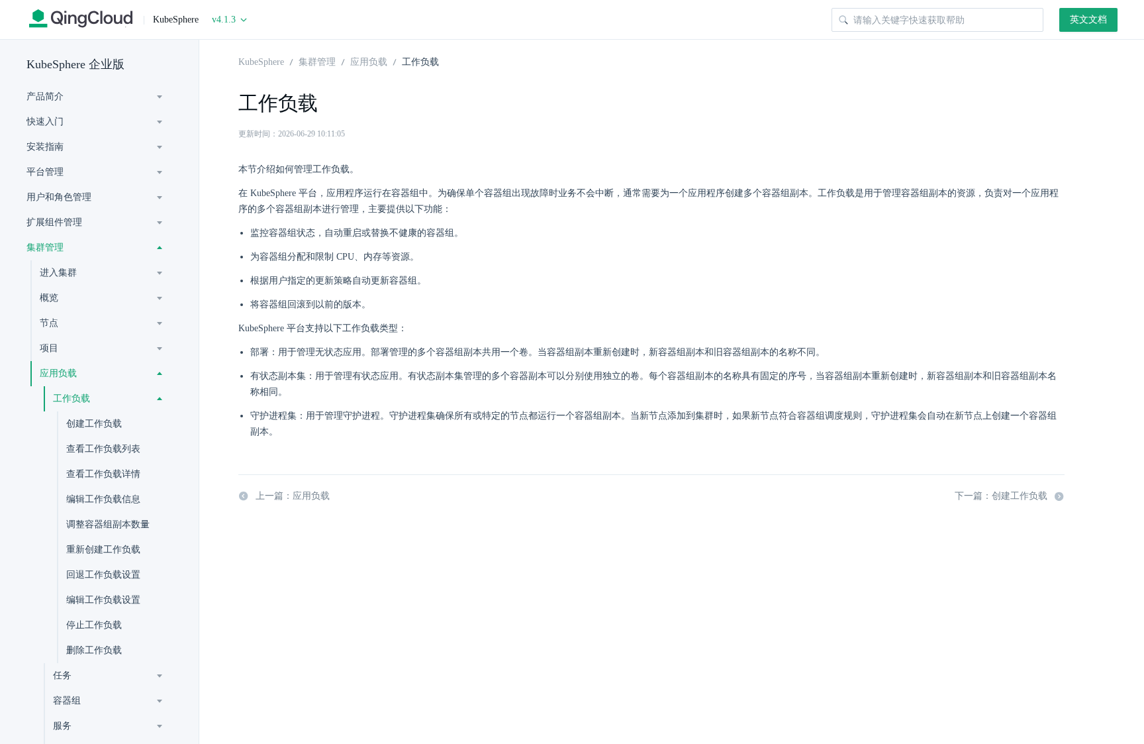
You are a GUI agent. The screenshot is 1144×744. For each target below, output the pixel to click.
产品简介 (45, 96)
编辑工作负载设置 (103, 600)
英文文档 (1088, 20)
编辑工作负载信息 (103, 499)
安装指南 (45, 147)
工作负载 (71, 398)
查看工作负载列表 (103, 449)
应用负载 (58, 373)
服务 (62, 726)
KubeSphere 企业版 (75, 64)
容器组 (67, 701)
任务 (62, 675)
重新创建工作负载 (103, 550)
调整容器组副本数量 (108, 524)
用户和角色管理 (58, 197)
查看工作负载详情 (103, 474)
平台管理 (45, 172)
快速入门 (45, 122)
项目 (49, 348)
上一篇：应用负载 (293, 496)
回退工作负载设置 (103, 575)
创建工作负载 (94, 424)
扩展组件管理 (54, 222)
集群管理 (45, 247)
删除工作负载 (94, 650)
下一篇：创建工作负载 (1001, 496)
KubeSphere (261, 61)
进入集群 (58, 273)
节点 (49, 323)
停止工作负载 (94, 625)
